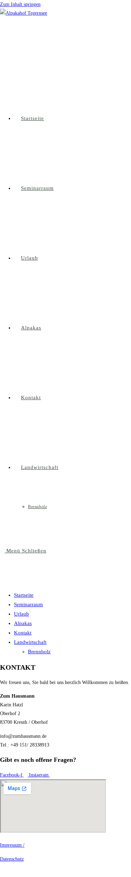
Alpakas (23, 623)
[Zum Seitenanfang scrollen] (2, 872)
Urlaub (21, 614)
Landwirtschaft (30, 642)
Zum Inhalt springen (20, 4)
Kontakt (22, 633)
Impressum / (12, 845)
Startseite (24, 595)
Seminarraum (28, 604)
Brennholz (39, 651)
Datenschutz (12, 859)
